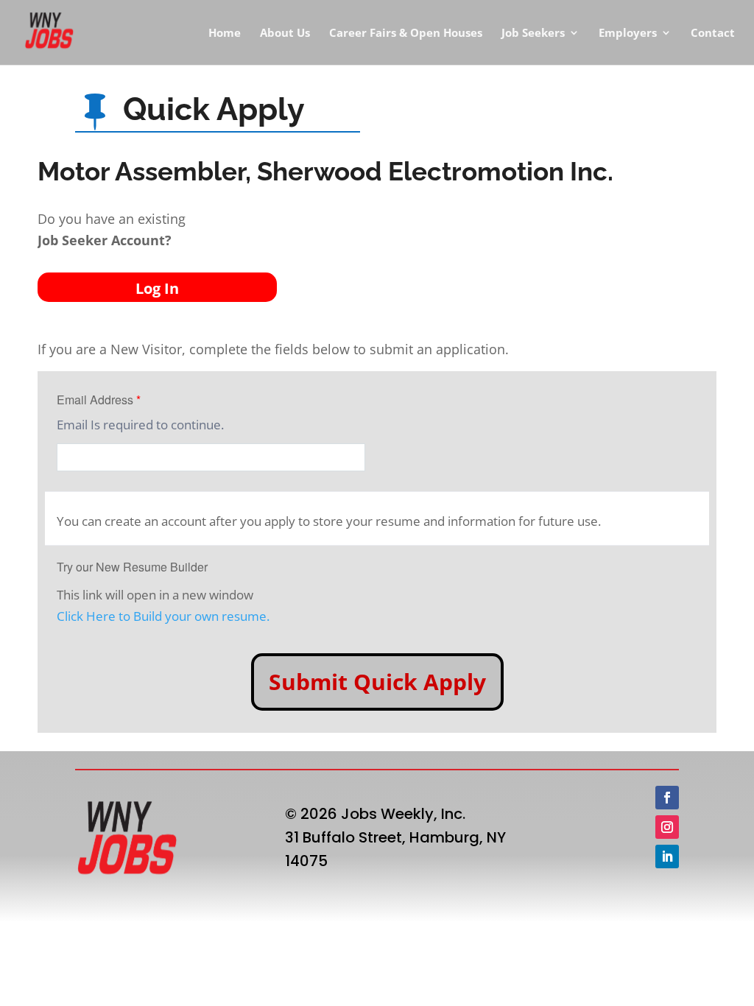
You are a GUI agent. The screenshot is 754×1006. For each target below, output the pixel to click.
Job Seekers (533, 33)
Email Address (99, 399)
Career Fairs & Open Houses (405, 33)
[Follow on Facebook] (667, 797)
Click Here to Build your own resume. (163, 616)
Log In (157, 288)
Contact (713, 33)
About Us (285, 33)
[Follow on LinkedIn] (667, 856)
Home (224, 33)
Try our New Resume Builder (132, 566)
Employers (628, 33)
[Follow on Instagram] (667, 827)
